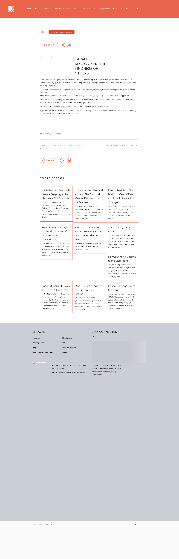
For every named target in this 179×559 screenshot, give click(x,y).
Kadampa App (38, 343)
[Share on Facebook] (42, 45)
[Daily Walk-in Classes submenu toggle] (75, 8)
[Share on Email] (62, 45)
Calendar (46, 9)
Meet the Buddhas (69, 348)
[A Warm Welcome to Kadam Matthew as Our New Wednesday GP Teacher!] (89, 238)
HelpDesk (81, 372)
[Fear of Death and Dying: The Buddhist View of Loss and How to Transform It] (56, 241)
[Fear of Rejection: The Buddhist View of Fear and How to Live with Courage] (122, 204)
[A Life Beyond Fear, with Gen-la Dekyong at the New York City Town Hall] (56, 203)
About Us (129, 9)
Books (64, 352)
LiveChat (73, 372)
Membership (67, 338)
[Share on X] (48, 45)
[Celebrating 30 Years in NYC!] (122, 237)
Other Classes (85, 9)
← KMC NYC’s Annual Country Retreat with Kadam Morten (63, 146)
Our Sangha (56, 134)
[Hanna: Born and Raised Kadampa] (122, 297)
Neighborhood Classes (108, 9)
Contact (143, 525)
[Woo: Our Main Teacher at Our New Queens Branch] (89, 297)
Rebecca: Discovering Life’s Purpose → (121, 145)
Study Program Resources (43, 352)
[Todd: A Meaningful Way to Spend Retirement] (56, 297)
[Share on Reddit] (69, 45)
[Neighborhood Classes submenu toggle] (121, 8)
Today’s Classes (32, 9)
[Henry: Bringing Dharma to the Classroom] (122, 266)
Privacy (137, 525)
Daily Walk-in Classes (62, 9)
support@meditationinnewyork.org (104, 371)
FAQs (64, 343)
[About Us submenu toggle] (137, 8)
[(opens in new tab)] (40, 439)
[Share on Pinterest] (55, 45)
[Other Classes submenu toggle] (95, 8)
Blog (49, 134)
